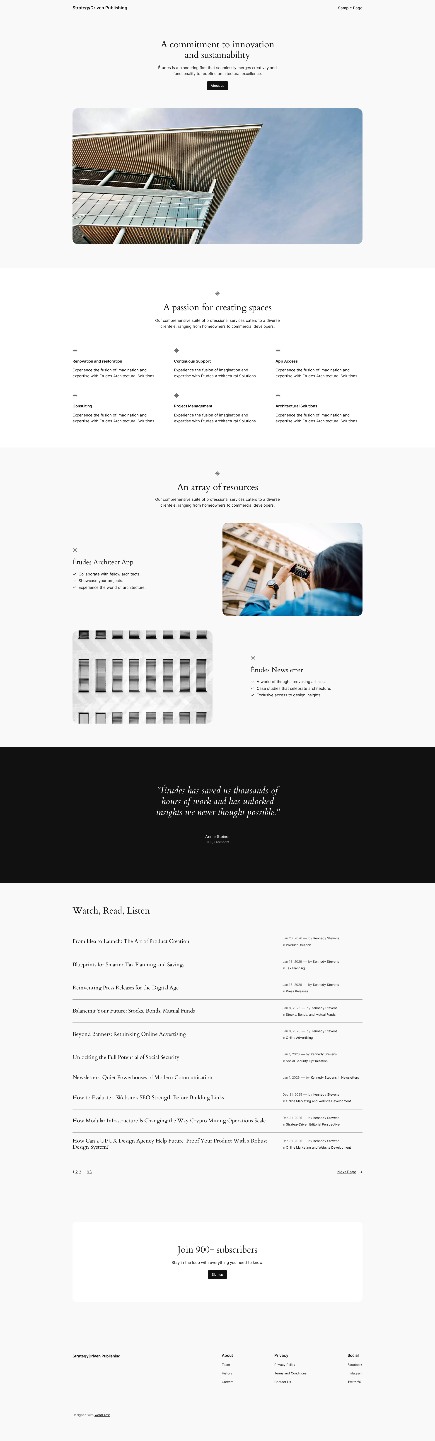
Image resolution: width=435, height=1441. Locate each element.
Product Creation (298, 945)
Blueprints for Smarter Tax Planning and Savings (128, 965)
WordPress (102, 1415)
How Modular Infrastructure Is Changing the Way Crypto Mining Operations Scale (169, 1121)
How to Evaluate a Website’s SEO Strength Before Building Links (148, 1098)
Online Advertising (299, 1037)
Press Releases (297, 991)
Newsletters (350, 1077)
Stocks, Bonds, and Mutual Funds (311, 1014)
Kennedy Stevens (326, 938)
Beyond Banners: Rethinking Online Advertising (129, 1034)
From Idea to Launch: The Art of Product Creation (130, 941)
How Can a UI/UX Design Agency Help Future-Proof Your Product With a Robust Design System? (169, 1144)
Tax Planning (295, 968)
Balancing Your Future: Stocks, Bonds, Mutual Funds (133, 1011)
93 (89, 1172)
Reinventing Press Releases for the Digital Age (125, 988)
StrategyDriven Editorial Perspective (313, 1124)
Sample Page (350, 8)
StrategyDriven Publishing (99, 7)
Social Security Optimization (307, 1061)
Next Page (349, 1172)
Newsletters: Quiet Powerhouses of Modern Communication (142, 1077)
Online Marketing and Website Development (318, 1101)
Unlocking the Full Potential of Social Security (125, 1057)
